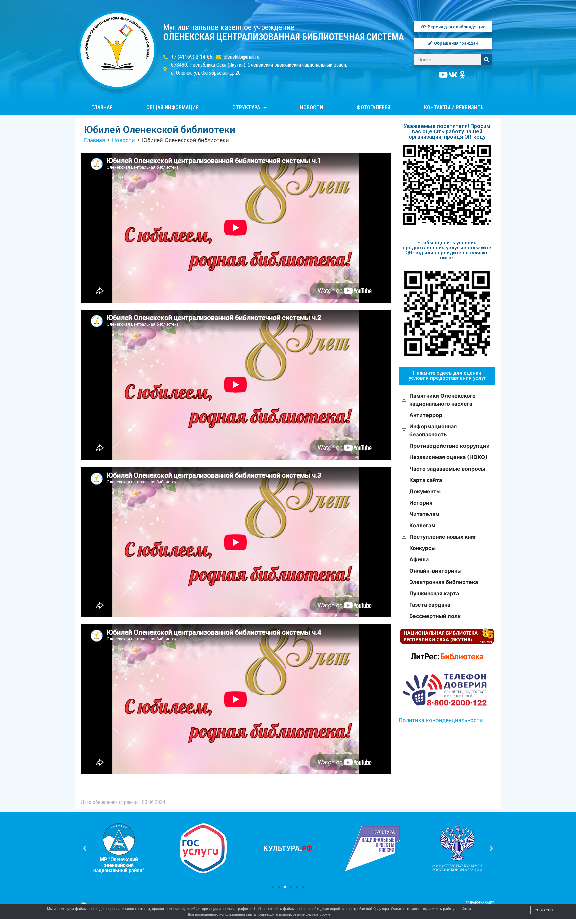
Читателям (424, 514)
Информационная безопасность (433, 430)
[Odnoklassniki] (463, 75)
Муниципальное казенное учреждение (228, 27)
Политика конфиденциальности (441, 720)
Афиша (419, 559)
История (420, 502)
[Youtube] (443, 75)
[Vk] (453, 75)
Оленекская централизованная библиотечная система (283, 37)
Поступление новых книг (442, 536)
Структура (246, 107)
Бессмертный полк (435, 616)
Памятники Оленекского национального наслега (442, 399)
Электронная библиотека (443, 582)
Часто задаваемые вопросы (447, 468)
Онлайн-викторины (435, 570)
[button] (273, 887)
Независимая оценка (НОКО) (448, 457)
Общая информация (172, 107)
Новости (311, 107)
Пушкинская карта (434, 593)
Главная (102, 107)
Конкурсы (422, 548)
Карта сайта (425, 480)
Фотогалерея (373, 107)
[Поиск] (486, 59)
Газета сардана (429, 604)
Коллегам (422, 525)
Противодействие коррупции (449, 445)
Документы (425, 491)
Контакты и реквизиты (454, 107)
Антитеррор (425, 415)
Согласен (544, 910)
